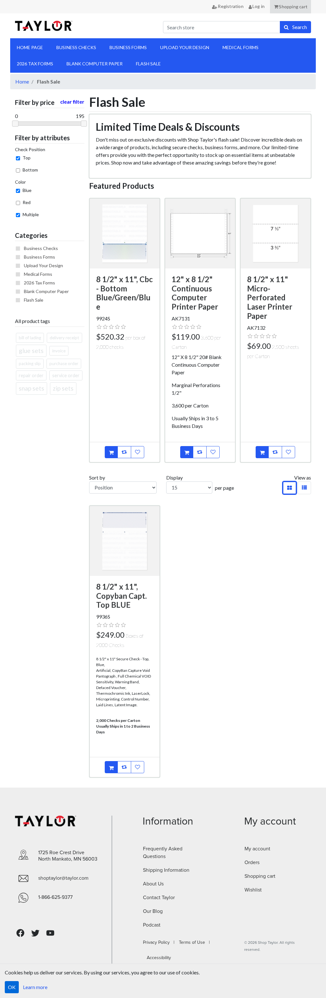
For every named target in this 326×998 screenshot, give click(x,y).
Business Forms (39, 257)
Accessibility (157, 958)
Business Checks (41, 248)
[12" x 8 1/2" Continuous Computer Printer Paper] (200, 233)
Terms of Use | (192, 942)
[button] (290, 6)
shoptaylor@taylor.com (63, 878)
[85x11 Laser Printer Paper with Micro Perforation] (275, 233)
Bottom (30, 169)
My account (257, 848)
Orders (251, 862)
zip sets (63, 388)
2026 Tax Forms (39, 282)
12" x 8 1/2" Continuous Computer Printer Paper (195, 293)
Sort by (97, 477)
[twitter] (35, 933)
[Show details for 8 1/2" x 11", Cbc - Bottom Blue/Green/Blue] (124, 233)
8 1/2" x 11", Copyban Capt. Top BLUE (121, 596)
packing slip (30, 363)
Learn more (35, 987)
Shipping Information (166, 870)
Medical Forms (38, 274)
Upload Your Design (43, 265)
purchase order (63, 363)
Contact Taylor (159, 897)
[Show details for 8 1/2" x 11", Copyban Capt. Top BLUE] (124, 541)
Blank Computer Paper (46, 291)
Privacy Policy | (158, 942)
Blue (27, 190)
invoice (59, 350)
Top (27, 157)
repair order (31, 375)
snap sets (31, 388)
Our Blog (153, 911)
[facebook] (20, 933)
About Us (153, 883)
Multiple (31, 214)
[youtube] (50, 933)
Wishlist (253, 889)
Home (22, 81)
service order (66, 375)
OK (12, 987)
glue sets (31, 350)
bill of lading (30, 337)
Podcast (151, 925)
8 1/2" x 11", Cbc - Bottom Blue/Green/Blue (124, 293)
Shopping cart (259, 876)
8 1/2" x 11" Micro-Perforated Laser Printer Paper (269, 297)
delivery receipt (64, 337)
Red (27, 202)
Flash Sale (33, 300)
